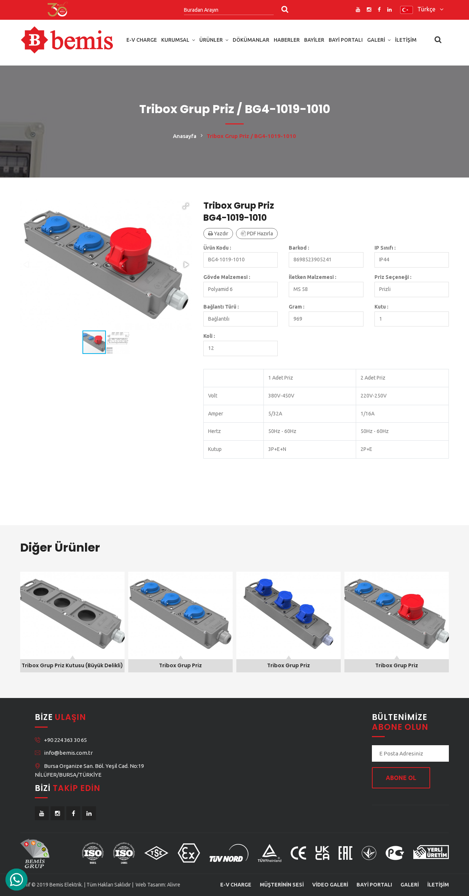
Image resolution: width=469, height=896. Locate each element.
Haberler (287, 40)
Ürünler (211, 40)
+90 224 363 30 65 (65, 740)
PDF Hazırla (259, 233)
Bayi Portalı (346, 40)
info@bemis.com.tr (68, 753)
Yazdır (220, 233)
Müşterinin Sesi (282, 885)
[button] (186, 206)
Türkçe (428, 9)
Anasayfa (184, 136)
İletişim (406, 40)
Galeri (376, 40)
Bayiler (314, 40)
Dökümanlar (251, 40)
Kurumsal (175, 40)
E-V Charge (141, 40)
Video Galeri (330, 885)
